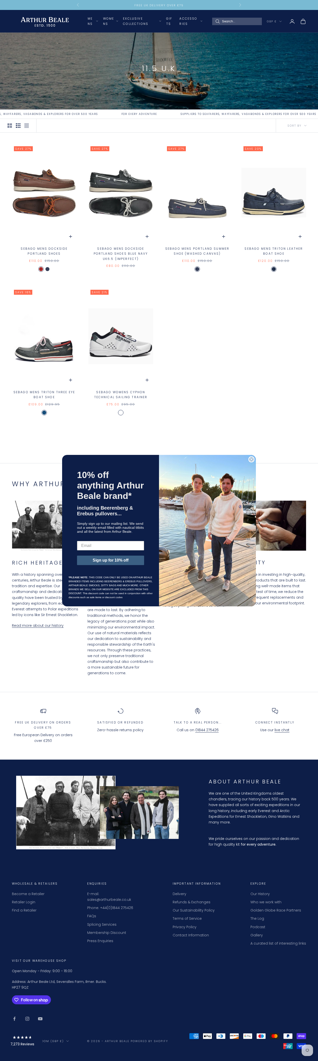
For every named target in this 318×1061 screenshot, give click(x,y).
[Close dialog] (251, 459)
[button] (22, 1042)
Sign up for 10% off (110, 560)
